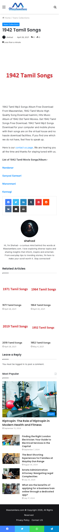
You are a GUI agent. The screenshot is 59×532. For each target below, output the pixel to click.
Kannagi (7, 191)
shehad (9, 37)
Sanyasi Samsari (11, 175)
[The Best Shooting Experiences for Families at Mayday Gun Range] (11, 458)
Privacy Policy (22, 520)
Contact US (37, 520)
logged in (20, 364)
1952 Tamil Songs (41, 342)
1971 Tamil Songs (11, 305)
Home (7, 18)
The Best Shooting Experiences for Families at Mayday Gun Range (37, 458)
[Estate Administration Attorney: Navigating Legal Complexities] (11, 473)
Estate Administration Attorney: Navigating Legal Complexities (37, 473)
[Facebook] (8, 202)
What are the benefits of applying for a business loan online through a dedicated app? (38, 489)
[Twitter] (16, 202)
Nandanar (8, 167)
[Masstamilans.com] (18, 7)
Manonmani (9, 183)
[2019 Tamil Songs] (15, 327)
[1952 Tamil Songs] (44, 327)
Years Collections (20, 18)
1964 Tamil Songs (41, 305)
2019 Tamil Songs (12, 342)
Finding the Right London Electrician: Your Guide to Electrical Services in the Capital (36, 441)
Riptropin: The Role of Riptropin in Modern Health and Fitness (26, 423)
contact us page (24, 147)
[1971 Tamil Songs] (15, 289)
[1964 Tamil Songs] (44, 289)
